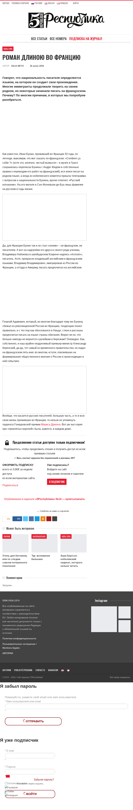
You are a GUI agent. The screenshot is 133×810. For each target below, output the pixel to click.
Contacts (40, 670)
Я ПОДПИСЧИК (57, 482)
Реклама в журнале (20, 3)
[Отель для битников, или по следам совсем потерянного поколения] (15, 543)
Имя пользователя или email (23, 701)
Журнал (5, 3)
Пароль (11, 766)
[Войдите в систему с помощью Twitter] (9, 791)
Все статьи (39, 38)
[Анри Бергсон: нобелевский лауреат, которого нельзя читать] (73, 543)
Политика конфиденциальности (19, 638)
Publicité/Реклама (23, 670)
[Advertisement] (44, 127)
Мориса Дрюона (50, 424)
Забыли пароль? (44, 779)
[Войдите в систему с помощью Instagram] (11, 795)
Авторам (6, 670)
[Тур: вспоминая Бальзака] (44, 543)
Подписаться (10, 485)
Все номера (58, 38)
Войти (76, 3)
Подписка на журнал (85, 38)
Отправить (35, 721)
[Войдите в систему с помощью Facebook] (11, 787)
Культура (8, 48)
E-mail (10, 750)
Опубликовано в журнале (44, 499)
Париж (7, 536)
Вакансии (53, 670)
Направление (39, 536)
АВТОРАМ (7, 653)
